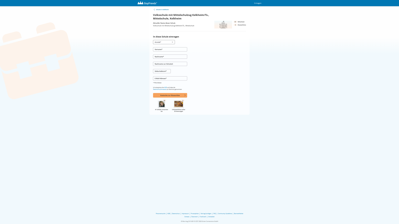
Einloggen (257, 3)
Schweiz (186, 217)
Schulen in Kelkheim (162, 9)
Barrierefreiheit (238, 213)
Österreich (194, 217)
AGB (165, 87)
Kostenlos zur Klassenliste (170, 95)
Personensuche (160, 213)
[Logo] (147, 3)
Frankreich (203, 217)
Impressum (185, 213)
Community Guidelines (225, 213)
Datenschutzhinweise (159, 89)
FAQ (214, 213)
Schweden (211, 217)
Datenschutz (176, 213)
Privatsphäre (195, 213)
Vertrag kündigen (206, 213)
